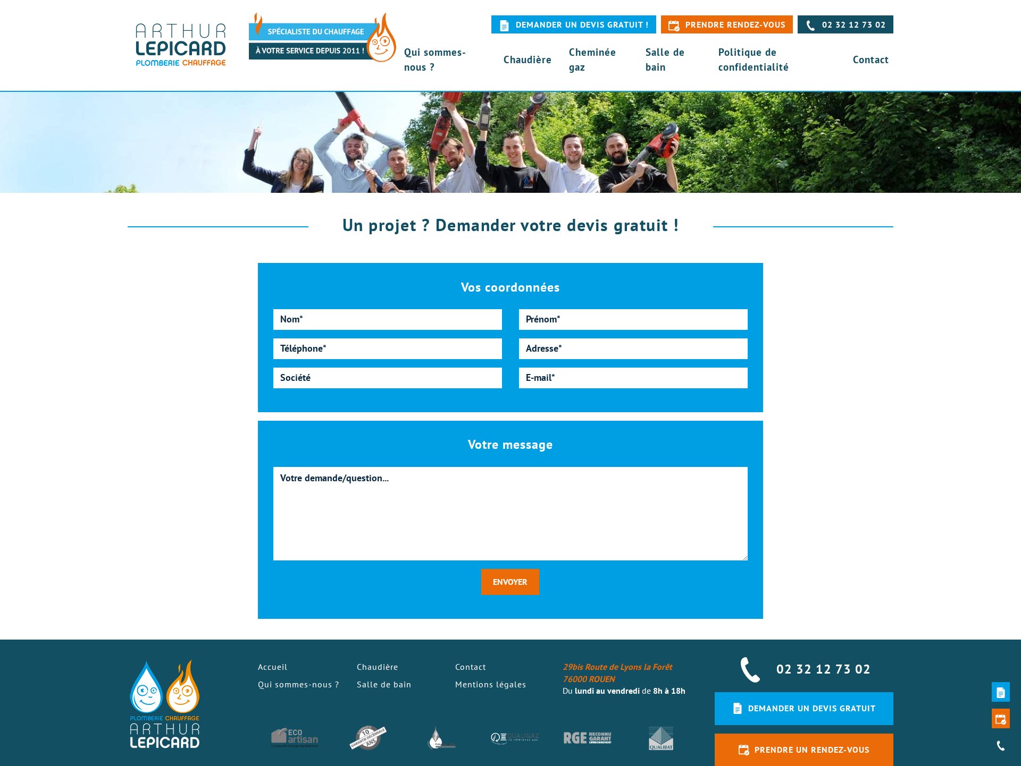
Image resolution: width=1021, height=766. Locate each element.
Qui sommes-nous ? (435, 59)
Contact (871, 59)
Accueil (273, 666)
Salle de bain (665, 59)
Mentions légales (490, 684)
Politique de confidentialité (753, 59)
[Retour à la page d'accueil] (181, 45)
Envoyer (510, 581)
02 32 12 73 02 (854, 24)
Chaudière (528, 59)
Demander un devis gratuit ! (582, 24)
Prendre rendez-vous (735, 24)
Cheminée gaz (592, 59)
